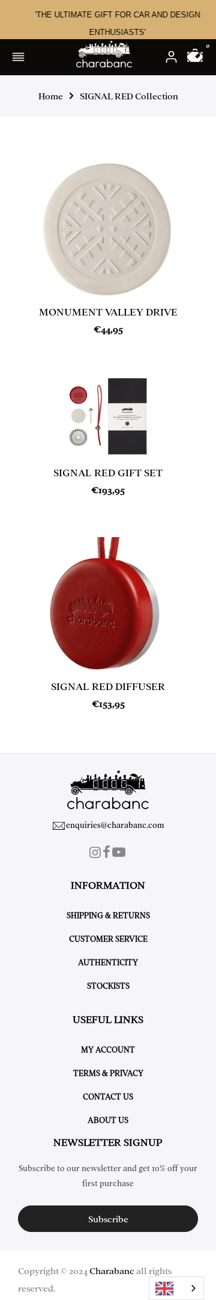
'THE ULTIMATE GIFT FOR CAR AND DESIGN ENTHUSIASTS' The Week (110, 32)
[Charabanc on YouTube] (118, 851)
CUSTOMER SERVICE (108, 938)
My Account (108, 1049)
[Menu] (18, 57)
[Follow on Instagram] (95, 851)
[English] (176, 1288)
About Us (108, 1119)
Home (50, 95)
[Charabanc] (94, 64)
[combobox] (176, 1288)
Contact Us (108, 1096)
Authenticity (108, 961)
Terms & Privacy (108, 1072)
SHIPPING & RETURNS (108, 914)
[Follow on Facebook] (106, 851)
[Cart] (195, 57)
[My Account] (175, 57)
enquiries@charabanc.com (115, 824)
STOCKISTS (108, 985)
